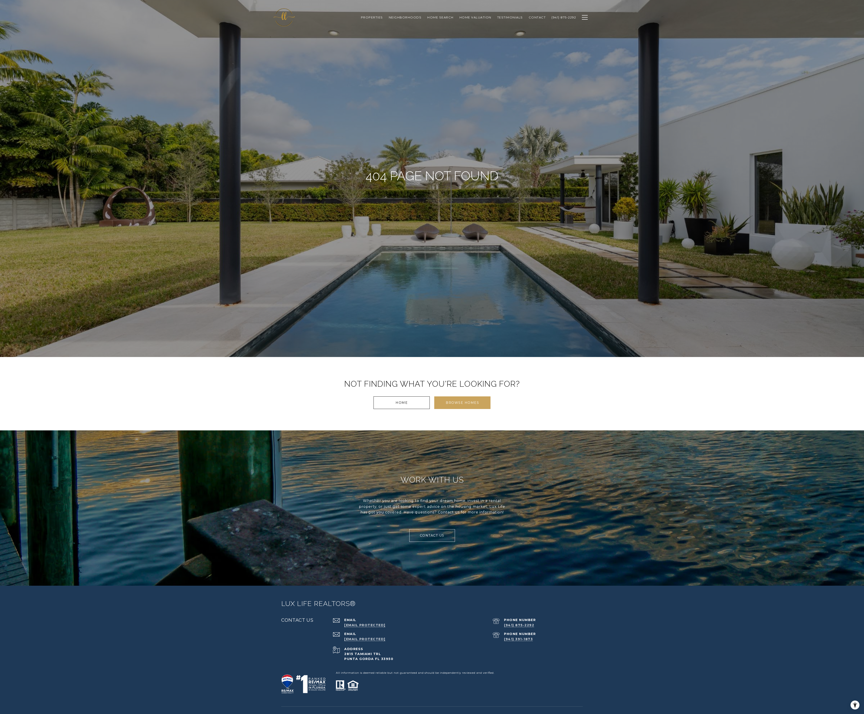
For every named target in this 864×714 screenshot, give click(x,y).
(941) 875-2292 (519, 625)
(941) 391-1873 (518, 639)
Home (402, 403)
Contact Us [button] (432, 535)
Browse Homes (462, 403)
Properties (372, 17)
